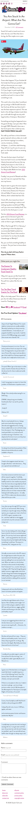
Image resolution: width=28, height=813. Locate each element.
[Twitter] (6, 3)
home (4, 790)
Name (3, 747)
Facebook (16, 307)
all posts (16, 790)
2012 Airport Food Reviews (13, 170)
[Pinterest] (1, 3)
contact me (5, 798)
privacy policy (18, 795)
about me (5, 793)
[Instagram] (12, 3)
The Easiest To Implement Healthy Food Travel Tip (8, 269)
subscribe (5, 795)
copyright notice (19, 798)
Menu (24, 4)
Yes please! (23, 313)
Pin (9, 307)
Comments (19, 27)
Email (25, 307)
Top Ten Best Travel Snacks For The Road (9, 291)
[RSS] (9, 3)
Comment (4, 762)
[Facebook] (4, 3)
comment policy (19, 793)
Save (4, 41)
